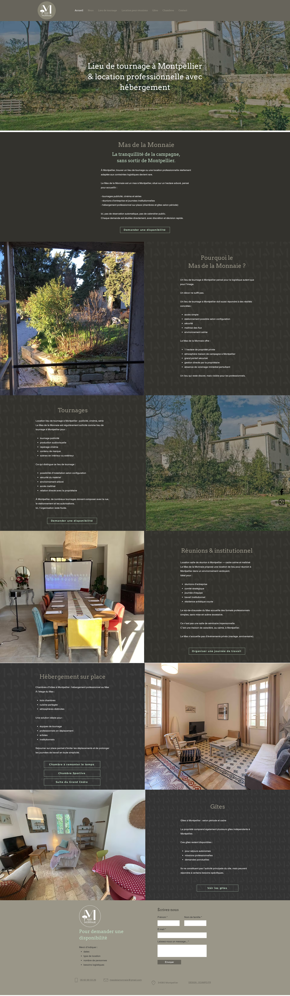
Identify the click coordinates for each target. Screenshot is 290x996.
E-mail (161, 929)
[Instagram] (282, 502)
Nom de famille (192, 917)
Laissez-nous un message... (172, 941)
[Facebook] (282, 492)
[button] (155, 10)
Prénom (162, 917)
